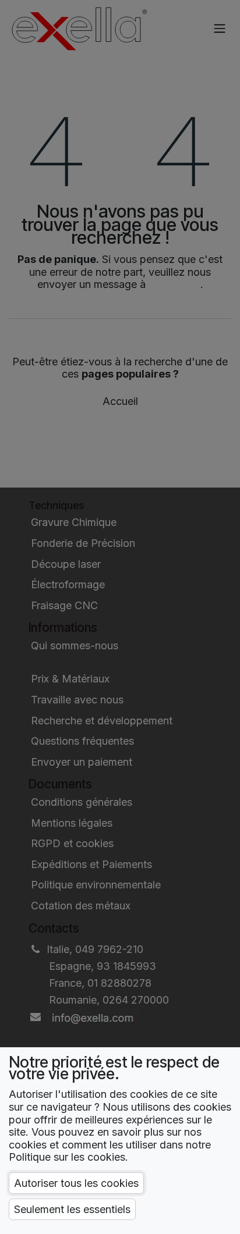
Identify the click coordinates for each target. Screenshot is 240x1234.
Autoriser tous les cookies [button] (76, 1183)
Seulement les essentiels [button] (72, 1209)
